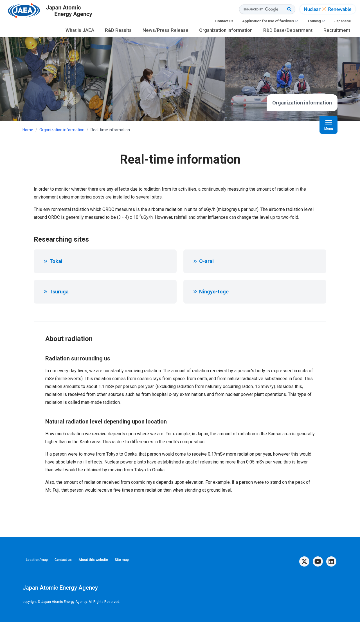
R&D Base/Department (287, 30)
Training (316, 21)
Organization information (226, 30)
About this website (93, 560)
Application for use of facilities (270, 21)
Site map (122, 560)
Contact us (224, 21)
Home (27, 130)
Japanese (342, 21)
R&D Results (118, 30)
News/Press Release (165, 30)
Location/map (37, 560)
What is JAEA (80, 30)
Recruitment (336, 30)
